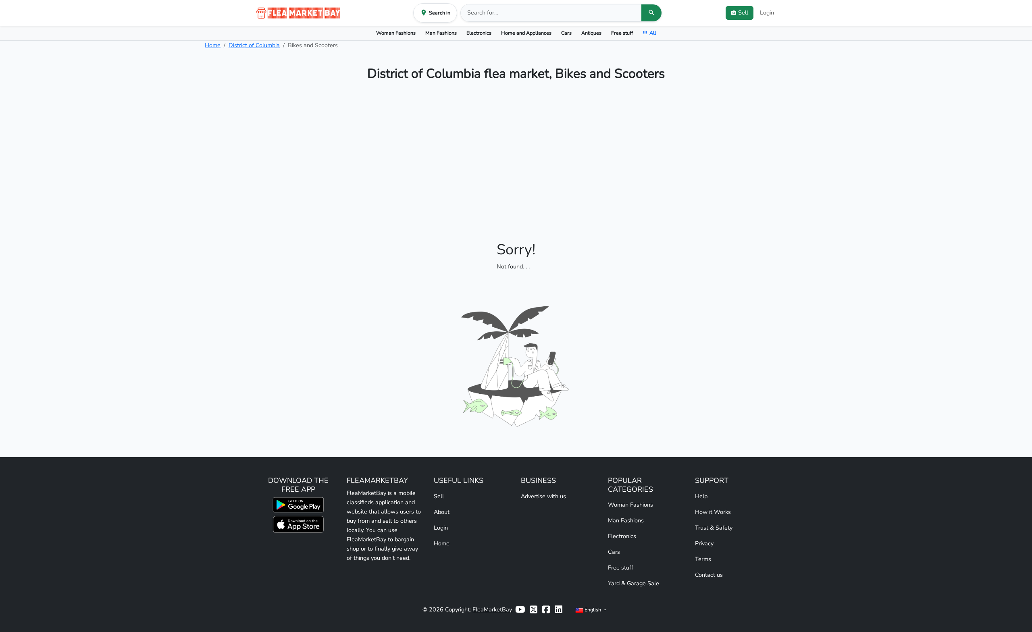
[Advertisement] (516, 154)
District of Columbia (254, 45)
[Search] (651, 12)
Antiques (591, 32)
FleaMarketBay (492, 609)
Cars (566, 32)
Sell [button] (743, 12)
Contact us (709, 575)
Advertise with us (543, 496)
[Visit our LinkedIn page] (558, 609)
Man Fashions (441, 32)
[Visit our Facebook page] (546, 609)
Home (213, 45)
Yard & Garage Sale (633, 583)
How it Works (713, 512)
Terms (703, 559)
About (441, 512)
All (652, 32)
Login (767, 12)
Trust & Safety (713, 528)
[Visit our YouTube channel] (520, 609)
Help (701, 496)
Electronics (478, 32)
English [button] (592, 609)
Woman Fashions (396, 32)
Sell (439, 496)
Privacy (704, 543)
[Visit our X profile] (533, 609)
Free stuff (622, 32)
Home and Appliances (526, 32)
